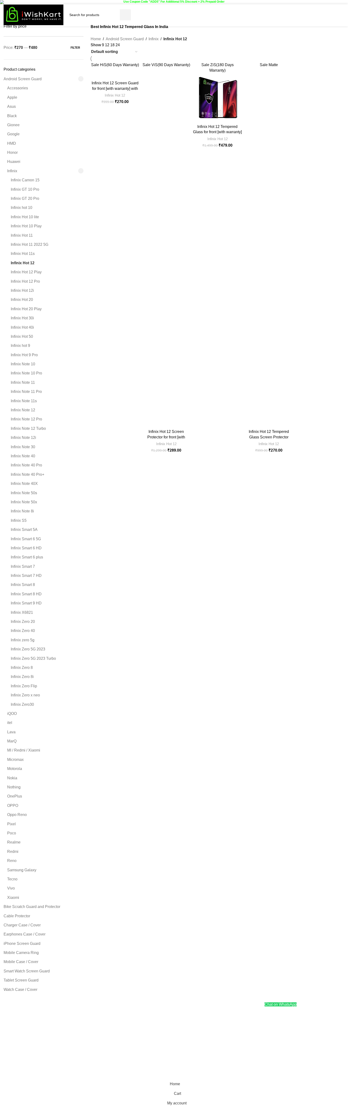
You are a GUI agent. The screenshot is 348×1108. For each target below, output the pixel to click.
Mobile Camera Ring (21, 953)
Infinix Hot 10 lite (25, 217)
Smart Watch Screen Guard (27, 971)
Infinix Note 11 (23, 382)
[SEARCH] (125, 14)
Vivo (11, 888)
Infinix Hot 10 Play (26, 226)
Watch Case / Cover (20, 989)
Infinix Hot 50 (22, 336)
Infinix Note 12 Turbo (28, 428)
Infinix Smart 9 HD (26, 603)
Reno (12, 861)
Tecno (12, 879)
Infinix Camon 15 (25, 180)
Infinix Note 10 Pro (26, 373)
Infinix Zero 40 (23, 631)
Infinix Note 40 (23, 456)
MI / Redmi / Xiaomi (23, 750)
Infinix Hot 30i (22, 318)
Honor (12, 152)
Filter (75, 47)
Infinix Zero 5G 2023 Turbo (33, 658)
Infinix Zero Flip (24, 686)
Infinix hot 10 (21, 208)
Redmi (12, 852)
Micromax (15, 760)
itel (9, 723)
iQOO (12, 714)
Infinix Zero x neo (25, 695)
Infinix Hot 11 (22, 235)
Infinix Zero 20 (23, 622)
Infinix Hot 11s (23, 254)
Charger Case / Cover (22, 925)
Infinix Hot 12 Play (26, 272)
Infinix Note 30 (23, 447)
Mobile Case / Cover (21, 962)
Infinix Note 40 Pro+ (27, 474)
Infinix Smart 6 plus (27, 557)
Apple (12, 97)
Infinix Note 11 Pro (26, 392)
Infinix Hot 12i (22, 290)
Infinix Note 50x (24, 502)
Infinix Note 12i (23, 438)
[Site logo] (33, 14)
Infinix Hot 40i (22, 327)
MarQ (12, 741)
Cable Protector (17, 916)
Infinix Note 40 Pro (26, 465)
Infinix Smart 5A (24, 530)
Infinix (12, 171)
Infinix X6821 (22, 612)
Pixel (11, 824)
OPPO (12, 806)
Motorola (14, 769)
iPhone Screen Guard (22, 944)
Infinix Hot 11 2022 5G (29, 244)
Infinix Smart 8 (23, 585)
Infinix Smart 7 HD (26, 576)
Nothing (14, 787)
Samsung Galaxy (21, 870)
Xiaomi (13, 898)
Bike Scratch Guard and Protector (32, 907)
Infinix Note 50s (24, 493)
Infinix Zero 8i (22, 677)
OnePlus (14, 796)
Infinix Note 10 (23, 364)
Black (12, 116)
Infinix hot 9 (20, 346)
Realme (14, 842)
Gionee (13, 125)
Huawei (13, 162)
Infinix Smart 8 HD (26, 594)
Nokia (12, 778)
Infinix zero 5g (22, 640)
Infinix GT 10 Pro (25, 189)
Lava (11, 732)
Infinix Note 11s (24, 401)
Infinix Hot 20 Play (26, 309)
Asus (11, 106)
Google (13, 134)
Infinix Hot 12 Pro (25, 281)
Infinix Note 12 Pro (26, 419)
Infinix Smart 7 (23, 566)
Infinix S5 (19, 520)
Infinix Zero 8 (22, 668)
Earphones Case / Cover (24, 934)
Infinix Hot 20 (22, 300)
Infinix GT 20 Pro (25, 198)
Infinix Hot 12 (22, 263)
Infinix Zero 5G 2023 (28, 649)
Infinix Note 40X (24, 484)
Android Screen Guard (23, 79)
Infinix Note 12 (23, 410)
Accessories (17, 88)
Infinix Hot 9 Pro (24, 355)
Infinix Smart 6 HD (26, 548)
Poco (11, 833)
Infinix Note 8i (22, 511)
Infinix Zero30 (22, 704)
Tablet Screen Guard (21, 980)
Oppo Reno (17, 815)
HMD (11, 143)
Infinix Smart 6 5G (26, 539)
